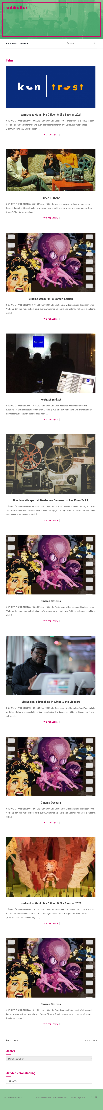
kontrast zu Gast (51, 399)
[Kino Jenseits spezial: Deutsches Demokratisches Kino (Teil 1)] (50, 464)
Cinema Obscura (51, 601)
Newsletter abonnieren (43, 1098)
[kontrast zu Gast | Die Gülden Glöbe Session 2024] (50, 87)
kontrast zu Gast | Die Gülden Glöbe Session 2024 (50, 114)
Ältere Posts (12, 1040)
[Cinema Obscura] (50, 564)
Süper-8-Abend (51, 198)
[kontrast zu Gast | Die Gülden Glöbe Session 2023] (50, 867)
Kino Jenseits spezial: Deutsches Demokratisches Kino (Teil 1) (50, 500)
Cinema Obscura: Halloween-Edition (51, 299)
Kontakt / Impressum (78, 1098)
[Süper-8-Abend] (50, 170)
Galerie (24, 44)
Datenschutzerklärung (60, 1098)
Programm (11, 44)
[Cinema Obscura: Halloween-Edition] (50, 262)
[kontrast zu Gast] (50, 363)
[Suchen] (95, 43)
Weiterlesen (50, 135)
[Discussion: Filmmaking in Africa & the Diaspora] (50, 665)
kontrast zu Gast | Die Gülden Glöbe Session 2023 (50, 903)
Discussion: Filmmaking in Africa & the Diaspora (50, 702)
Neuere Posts (91, 1040)
